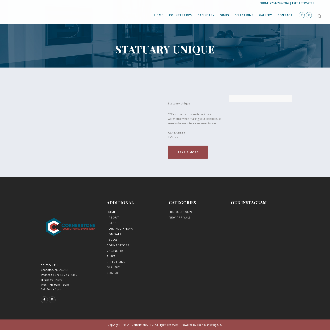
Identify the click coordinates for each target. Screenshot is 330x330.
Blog (113, 239)
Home (111, 212)
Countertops (118, 245)
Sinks (111, 256)
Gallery (113, 267)
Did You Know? (121, 228)
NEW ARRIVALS (180, 217)
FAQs (112, 223)
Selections (116, 262)
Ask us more (187, 152)
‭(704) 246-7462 (279, 3)
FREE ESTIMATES (303, 3)
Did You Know (180, 212)
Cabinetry (115, 251)
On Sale (115, 234)
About (114, 217)
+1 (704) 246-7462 (64, 275)
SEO (219, 325)
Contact (114, 273)
